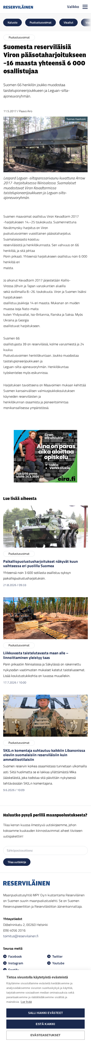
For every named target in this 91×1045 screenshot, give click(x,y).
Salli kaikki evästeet (45, 1013)
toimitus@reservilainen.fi (20, 936)
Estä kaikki (45, 1024)
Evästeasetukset (45, 1035)
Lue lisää (26, 1001)
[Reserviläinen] (18, 7)
